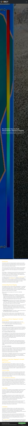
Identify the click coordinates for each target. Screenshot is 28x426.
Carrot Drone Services (6, 419)
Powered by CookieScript (24, 425)
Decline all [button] (22, 424)
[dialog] (14, 424)
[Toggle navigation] (26, 2)
